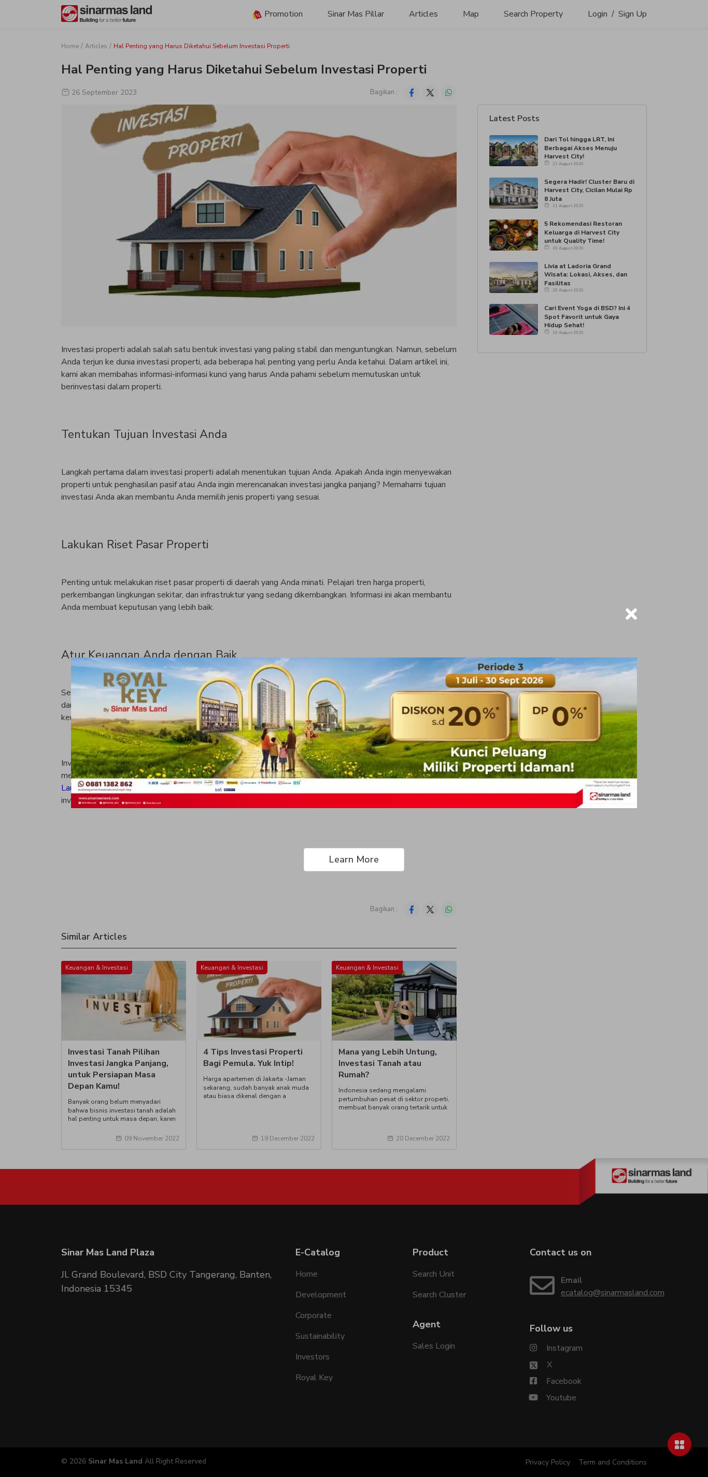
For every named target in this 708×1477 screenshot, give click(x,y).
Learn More (354, 859)
